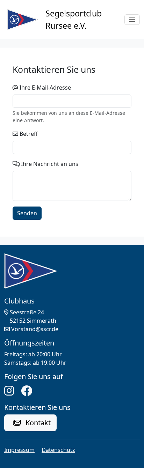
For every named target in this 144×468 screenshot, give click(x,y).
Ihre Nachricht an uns (49, 164)
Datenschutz (58, 450)
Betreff (29, 134)
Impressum (19, 450)
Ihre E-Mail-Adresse (45, 87)
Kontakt (37, 422)
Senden (27, 213)
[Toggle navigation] (132, 19)
